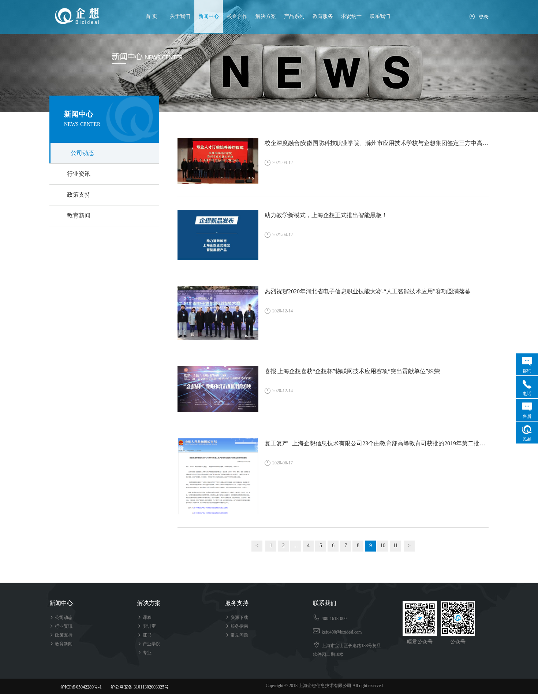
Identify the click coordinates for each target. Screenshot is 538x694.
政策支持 (78, 195)
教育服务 (323, 16)
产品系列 (294, 16)
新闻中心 (208, 16)
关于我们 (180, 16)
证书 (144, 635)
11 (395, 545)
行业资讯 (78, 174)
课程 (144, 617)
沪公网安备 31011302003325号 (136, 687)
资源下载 (236, 617)
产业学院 (148, 643)
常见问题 (236, 635)
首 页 (151, 16)
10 (382, 545)
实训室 (146, 626)
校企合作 (237, 16)
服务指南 (236, 626)
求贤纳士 (351, 16)
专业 (144, 652)
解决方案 (265, 16)
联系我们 (380, 16)
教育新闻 (78, 215)
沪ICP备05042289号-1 (81, 687)
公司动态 (82, 153)
